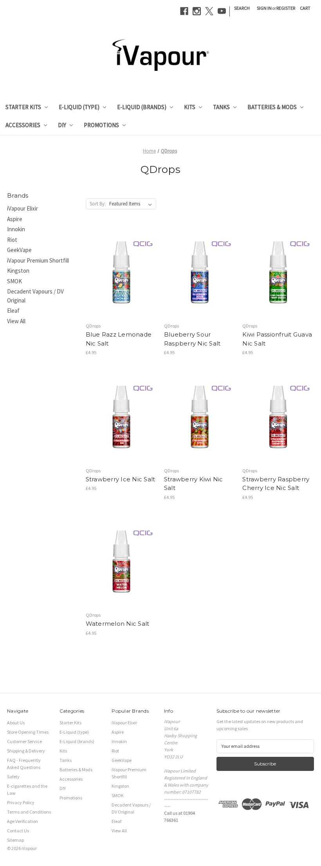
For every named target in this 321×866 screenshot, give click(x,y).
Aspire (14, 219)
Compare (119, 273)
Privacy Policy (20, 802)
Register (285, 8)
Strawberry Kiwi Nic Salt (193, 483)
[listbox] (132, 204)
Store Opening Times (28, 732)
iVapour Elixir (22, 208)
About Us (16, 723)
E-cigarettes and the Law (27, 789)
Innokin (16, 229)
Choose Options (121, 285)
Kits (189, 107)
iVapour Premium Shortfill (38, 260)
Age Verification (22, 821)
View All (16, 321)
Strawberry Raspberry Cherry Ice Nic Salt (275, 483)
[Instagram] (197, 11)
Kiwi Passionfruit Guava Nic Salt (277, 339)
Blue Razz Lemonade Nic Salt (119, 339)
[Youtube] (222, 11)
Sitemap (15, 840)
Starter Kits (23, 107)
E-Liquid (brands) (141, 107)
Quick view (115, 260)
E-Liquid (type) (79, 107)
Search (242, 8)
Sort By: (98, 203)
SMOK (14, 281)
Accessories (22, 125)
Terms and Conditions (29, 812)
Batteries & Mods (272, 107)
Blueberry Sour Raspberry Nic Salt (192, 339)
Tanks (221, 107)
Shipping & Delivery (26, 751)
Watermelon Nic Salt (118, 623)
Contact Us (18, 831)
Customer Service (24, 741)
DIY (62, 125)
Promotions (101, 125)
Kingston (18, 270)
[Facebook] (184, 11)
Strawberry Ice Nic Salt (120, 479)
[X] (209, 11)
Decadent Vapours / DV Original (35, 296)
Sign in (264, 8)
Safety (13, 777)
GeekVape (19, 250)
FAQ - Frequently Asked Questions (24, 763)
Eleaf (13, 310)
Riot (12, 239)
